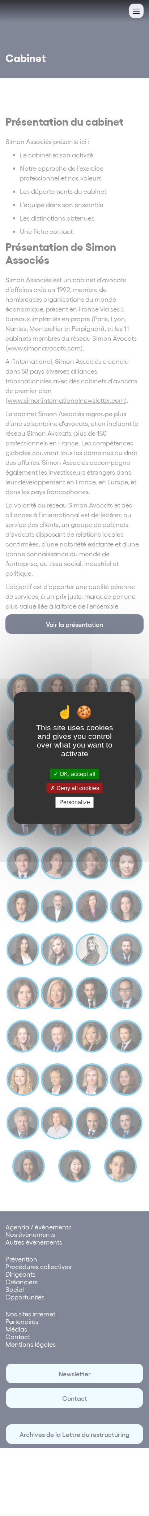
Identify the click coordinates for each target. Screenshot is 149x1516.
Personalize (74, 802)
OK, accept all (76, 774)
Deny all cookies (77, 788)
